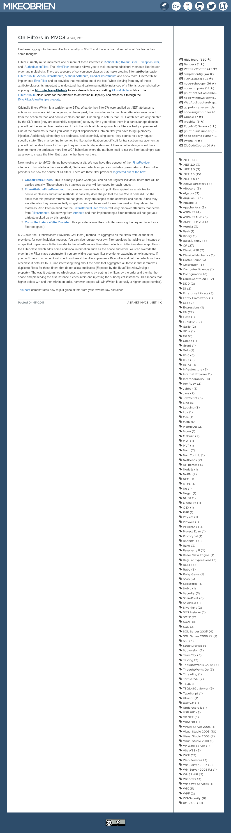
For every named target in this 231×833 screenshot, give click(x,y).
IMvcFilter (62, 66)
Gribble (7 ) (193, 117)
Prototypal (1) (192, 536)
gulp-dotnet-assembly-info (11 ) (202, 107)
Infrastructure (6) (195, 369)
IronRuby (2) (191, 383)
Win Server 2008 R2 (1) (199, 769)
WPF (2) (188, 793)
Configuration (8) (195, 274)
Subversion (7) (193, 650)
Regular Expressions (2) (199, 560)
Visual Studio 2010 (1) (198, 741)
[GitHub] (198, 5)
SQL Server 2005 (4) (197, 631)
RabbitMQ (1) (192, 541)
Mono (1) (189, 431)
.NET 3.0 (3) (191, 169)
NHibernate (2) (193, 464)
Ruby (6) (189, 569)
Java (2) (188, 393)
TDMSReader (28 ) (198, 78)
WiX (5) (188, 788)
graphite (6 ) (194, 121)
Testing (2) (190, 660)
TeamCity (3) (192, 655)
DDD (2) (188, 283)
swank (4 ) (192, 140)
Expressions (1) (193, 307)
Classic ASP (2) (193, 250)
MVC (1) (188, 441)
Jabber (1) (189, 388)
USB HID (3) (191, 712)
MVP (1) (188, 445)
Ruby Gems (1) (193, 574)
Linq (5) (188, 402)
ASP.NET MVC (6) (195, 217)
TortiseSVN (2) (193, 679)
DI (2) (187, 288)
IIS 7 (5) (188, 360)
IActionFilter (111, 62)
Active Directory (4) (197, 183)
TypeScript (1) (192, 693)
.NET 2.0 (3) (191, 164)
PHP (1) (188, 512)
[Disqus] (90, 366)
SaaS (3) (188, 579)
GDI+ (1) (188, 331)
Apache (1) (190, 202)
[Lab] (187, 5)
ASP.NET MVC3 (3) (196, 222)
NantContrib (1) (193, 455)
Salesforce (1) (192, 583)
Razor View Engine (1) (198, 555)
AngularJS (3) (192, 198)
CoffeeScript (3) (194, 260)
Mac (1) (187, 417)
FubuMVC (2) (192, 322)
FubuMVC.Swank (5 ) (199, 126)
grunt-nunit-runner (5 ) (201, 131)
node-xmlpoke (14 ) (199, 88)
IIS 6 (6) (188, 355)
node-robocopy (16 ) (199, 83)
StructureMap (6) (195, 645)
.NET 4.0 (156, 302)
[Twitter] (210, 5)
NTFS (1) (188, 483)
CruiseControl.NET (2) (198, 279)
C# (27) (188, 245)
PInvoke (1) (190, 522)
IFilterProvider (141, 162)
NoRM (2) (189, 474)
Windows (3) (191, 779)
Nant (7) (188, 450)
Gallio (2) (189, 326)
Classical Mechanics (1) (198, 255)
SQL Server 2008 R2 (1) (199, 636)
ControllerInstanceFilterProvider (47, 222)
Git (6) (187, 336)
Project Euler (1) (194, 531)
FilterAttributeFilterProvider (44, 189)
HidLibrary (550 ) (197, 59)
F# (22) (188, 312)
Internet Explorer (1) (197, 374)
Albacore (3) (191, 188)
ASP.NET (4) (191, 212)
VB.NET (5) (190, 717)
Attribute (78, 213)
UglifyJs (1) (190, 703)
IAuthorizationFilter (36, 66)
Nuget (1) (189, 493)
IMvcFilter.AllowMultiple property (39, 99)
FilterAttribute (27, 76)
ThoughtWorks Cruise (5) (200, 664)
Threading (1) (192, 674)
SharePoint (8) (193, 598)
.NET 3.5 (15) (191, 174)
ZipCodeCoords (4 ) (199, 145)
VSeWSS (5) (191, 750)
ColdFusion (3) (193, 264)
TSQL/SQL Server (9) (198, 688)
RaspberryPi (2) (193, 550)
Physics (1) (190, 517)
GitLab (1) (189, 340)
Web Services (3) (195, 760)
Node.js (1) (190, 469)
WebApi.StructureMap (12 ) (202, 102)
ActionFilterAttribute (50, 76)
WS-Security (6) (194, 798)
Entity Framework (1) (197, 298)
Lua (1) (187, 412)
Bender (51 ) (193, 64)
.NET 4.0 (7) (191, 178)
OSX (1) (188, 507)
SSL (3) (188, 641)
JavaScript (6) (192, 398)
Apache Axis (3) (194, 207)
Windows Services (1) (197, 783)
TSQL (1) (189, 683)
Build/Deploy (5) (194, 240)
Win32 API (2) (192, 774)
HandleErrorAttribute (103, 76)
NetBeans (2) (192, 460)
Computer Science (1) (198, 269)
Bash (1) (188, 231)
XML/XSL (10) (192, 803)
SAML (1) (189, 588)
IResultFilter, (130, 62)
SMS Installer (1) (194, 612)
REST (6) (189, 564)
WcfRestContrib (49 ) (200, 69)
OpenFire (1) (191, 502)
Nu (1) (187, 488)
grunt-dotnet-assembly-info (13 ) (202, 93)
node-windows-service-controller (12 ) (202, 97)
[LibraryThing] (222, 5)
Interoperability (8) (196, 379)
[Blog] (163, 5)
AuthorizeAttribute (76, 76)
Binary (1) (189, 236)
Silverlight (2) (192, 607)
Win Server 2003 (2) (197, 765)
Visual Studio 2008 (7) (198, 736)
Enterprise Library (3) (198, 293)
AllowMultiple (120, 90)
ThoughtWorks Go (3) (198, 669)
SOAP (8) (189, 621)
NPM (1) (188, 479)
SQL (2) (188, 626)
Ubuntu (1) (190, 698)
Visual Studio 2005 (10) (199, 731)
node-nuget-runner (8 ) (201, 112)
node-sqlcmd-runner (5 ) (202, 135)
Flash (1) (188, 317)
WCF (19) (189, 755)
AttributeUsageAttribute (51, 90)
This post (24, 290)
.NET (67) (189, 160)
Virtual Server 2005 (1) (198, 726)
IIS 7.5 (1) (189, 364)
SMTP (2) (189, 617)
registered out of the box (129, 172)
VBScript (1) (191, 721)
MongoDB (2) (192, 426)
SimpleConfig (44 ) (198, 74)
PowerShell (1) (192, 526)
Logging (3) (191, 407)
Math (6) (188, 422)
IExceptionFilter (149, 62)
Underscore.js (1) (194, 707)
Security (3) (191, 593)
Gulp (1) (188, 350)
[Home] (29, 6)
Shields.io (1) (191, 603)
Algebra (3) (190, 193)
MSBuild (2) (191, 436)
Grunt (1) (189, 345)
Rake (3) (188, 545)
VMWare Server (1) (196, 745)
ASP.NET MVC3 (137, 302)
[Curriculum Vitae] (175, 5)
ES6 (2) (188, 302)
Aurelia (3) (190, 226)
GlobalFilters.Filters (39, 180)
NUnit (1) (189, 498)
